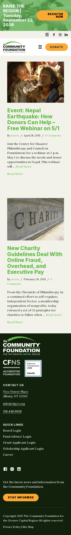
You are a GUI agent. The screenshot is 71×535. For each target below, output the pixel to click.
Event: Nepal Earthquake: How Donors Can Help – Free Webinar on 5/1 (33, 119)
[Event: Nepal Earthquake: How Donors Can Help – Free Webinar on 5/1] (35, 101)
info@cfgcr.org (14, 404)
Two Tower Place (15, 391)
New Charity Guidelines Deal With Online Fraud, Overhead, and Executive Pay (34, 260)
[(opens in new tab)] (11, 374)
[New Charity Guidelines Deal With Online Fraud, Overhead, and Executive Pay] (35, 239)
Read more (24, 166)
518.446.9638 (12, 411)
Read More (15, 174)
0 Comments (53, 135)
